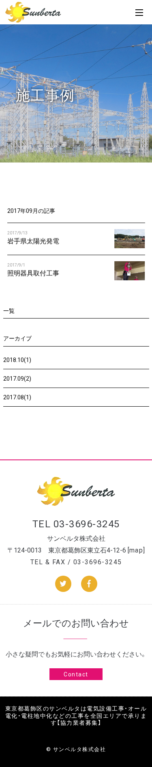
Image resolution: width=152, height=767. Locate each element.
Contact (76, 674)
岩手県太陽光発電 (33, 240)
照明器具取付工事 (33, 272)
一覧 (9, 310)
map (136, 550)
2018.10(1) (17, 359)
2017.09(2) (17, 378)
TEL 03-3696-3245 (76, 523)
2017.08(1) (17, 397)
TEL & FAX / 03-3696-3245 (76, 561)
